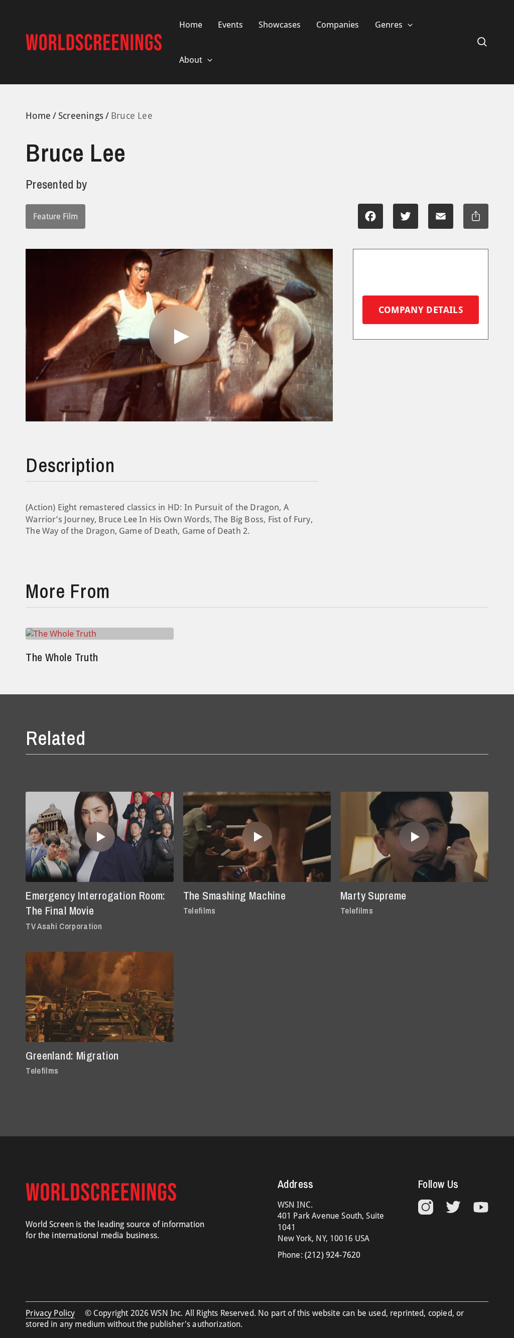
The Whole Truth (62, 657)
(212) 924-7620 (332, 1255)
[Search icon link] (482, 42)
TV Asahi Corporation (64, 926)
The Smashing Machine (234, 895)
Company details (420, 310)
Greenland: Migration (72, 1055)
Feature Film (55, 216)
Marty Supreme (373, 895)
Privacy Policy (50, 1313)
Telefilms (199, 910)
